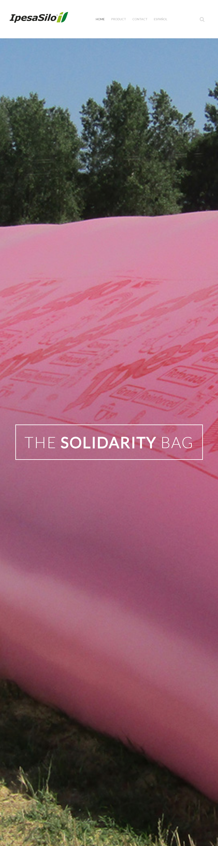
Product (118, 19)
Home (100, 19)
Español (160, 19)
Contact (140, 19)
